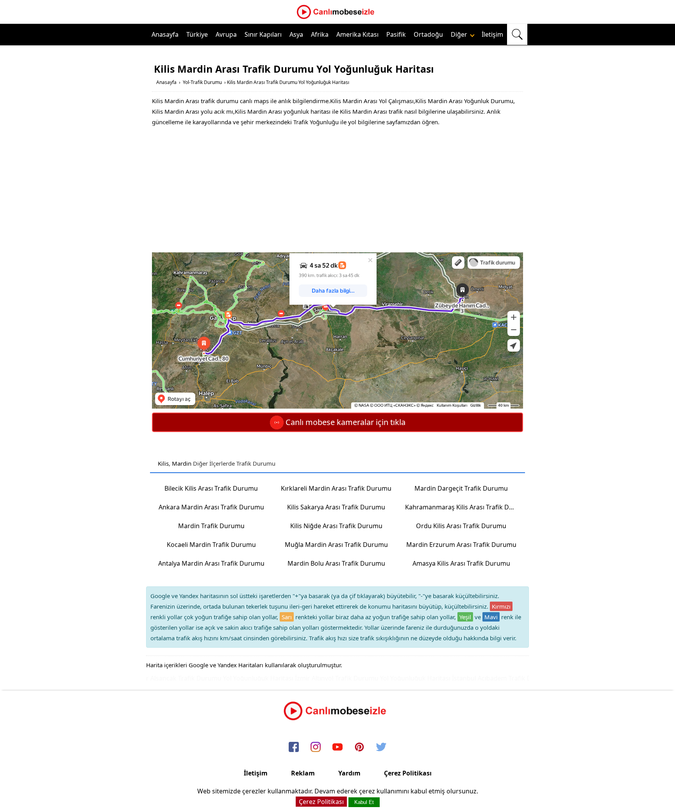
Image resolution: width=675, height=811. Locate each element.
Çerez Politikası (408, 773)
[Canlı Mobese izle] (337, 18)
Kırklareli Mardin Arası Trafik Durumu (336, 488)
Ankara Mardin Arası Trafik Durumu (211, 507)
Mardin (181, 463)
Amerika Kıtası (357, 34)
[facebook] (294, 747)
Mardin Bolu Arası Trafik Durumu (336, 563)
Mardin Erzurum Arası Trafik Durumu (461, 544)
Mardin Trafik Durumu (211, 526)
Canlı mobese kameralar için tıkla (344, 422)
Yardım (349, 773)
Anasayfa (165, 34)
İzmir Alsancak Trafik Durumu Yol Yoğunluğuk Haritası (198, 678)
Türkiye (197, 34)
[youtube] (337, 747)
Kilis (163, 463)
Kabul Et (364, 802)
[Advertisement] (337, 190)
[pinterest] (359, 747)
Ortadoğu (428, 34)
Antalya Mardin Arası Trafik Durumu (211, 563)
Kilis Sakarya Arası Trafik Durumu (336, 507)
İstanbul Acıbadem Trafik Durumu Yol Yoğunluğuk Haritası (522, 678)
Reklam (303, 773)
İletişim (492, 34)
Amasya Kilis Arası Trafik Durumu (461, 563)
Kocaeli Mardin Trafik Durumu (211, 544)
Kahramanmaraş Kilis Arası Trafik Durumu (464, 507)
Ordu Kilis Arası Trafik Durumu (461, 526)
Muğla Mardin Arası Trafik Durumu (336, 544)
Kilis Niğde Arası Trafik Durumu (336, 526)
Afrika (320, 34)
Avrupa (226, 34)
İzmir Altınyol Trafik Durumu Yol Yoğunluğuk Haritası (357, 678)
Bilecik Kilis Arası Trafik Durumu (211, 488)
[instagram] (316, 747)
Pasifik (396, 34)
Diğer (460, 34)
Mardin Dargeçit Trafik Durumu (461, 488)
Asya (296, 34)
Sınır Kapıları (263, 34)
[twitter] (381, 747)
